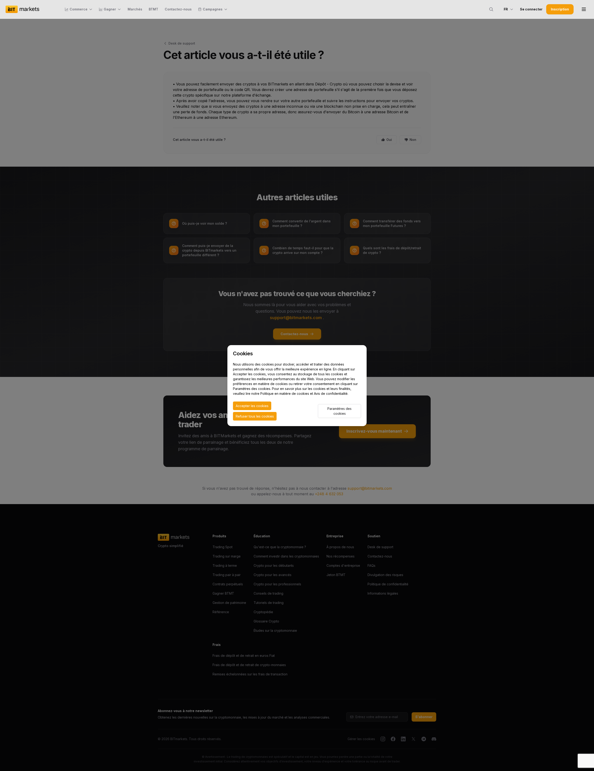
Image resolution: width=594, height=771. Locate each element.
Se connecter (531, 9)
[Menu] (583, 9)
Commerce (78, 9)
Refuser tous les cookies (255, 416)
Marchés (135, 9)
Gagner (110, 9)
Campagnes (213, 9)
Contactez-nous (178, 9)
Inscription (560, 9)
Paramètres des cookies (339, 411)
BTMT (153, 9)
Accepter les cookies (252, 406)
